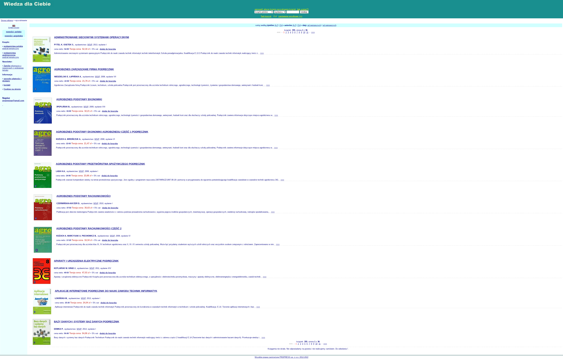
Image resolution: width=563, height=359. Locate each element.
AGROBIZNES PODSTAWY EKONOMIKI (79, 99)
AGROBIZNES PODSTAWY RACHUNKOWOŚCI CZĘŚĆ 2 (88, 228)
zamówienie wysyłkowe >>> (290, 16)
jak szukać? (303, 9)
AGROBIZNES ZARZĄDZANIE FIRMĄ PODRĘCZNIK (84, 69)
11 (307, 32)
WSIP (89, 45)
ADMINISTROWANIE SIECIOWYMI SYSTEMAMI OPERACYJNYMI (91, 37)
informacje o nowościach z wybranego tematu (13, 68)
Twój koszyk (266, 16)
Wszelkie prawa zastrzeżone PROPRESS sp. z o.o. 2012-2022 (281, 357)
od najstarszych (314, 25)
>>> (313, 32)
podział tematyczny (10, 48)
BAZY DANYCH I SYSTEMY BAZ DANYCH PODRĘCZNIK (86, 321)
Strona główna (7, 20)
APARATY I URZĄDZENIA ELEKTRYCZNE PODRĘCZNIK (86, 261)
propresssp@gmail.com (13, 100)
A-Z (276, 25)
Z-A (281, 25)
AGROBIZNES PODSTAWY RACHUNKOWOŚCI (83, 196)
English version (13, 27)
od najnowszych (329, 25)
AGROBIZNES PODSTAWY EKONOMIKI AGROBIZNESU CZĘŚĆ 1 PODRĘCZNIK (102, 131)
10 (304, 32)
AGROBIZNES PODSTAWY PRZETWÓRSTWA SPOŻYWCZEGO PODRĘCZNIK (100, 164)
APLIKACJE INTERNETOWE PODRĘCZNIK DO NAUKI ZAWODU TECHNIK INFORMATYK (106, 291)
